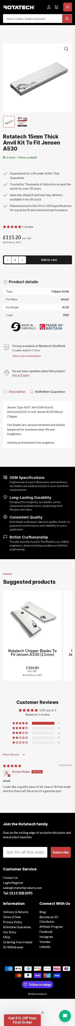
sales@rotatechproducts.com (22, 888)
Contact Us (10, 877)
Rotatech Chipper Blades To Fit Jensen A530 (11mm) (32, 652)
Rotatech (42, 993)
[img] (12, 766)
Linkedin (44, 947)
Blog (42, 912)
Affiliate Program (51, 926)
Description (17, 391)
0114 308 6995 (21, 893)
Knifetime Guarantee (50, 391)
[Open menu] (67, 7)
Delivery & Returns (15, 912)
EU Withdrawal (13, 947)
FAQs (6, 937)
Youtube (44, 941)
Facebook (45, 931)
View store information (26, 355)
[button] (12, 226)
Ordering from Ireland (17, 942)
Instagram (46, 936)
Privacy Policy (12, 922)
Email (8, 843)
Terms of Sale (12, 917)
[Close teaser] (42, 1012)
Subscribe (61, 852)
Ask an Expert (21, 375)
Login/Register (13, 882)
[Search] (67, 18)
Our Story (9, 932)
